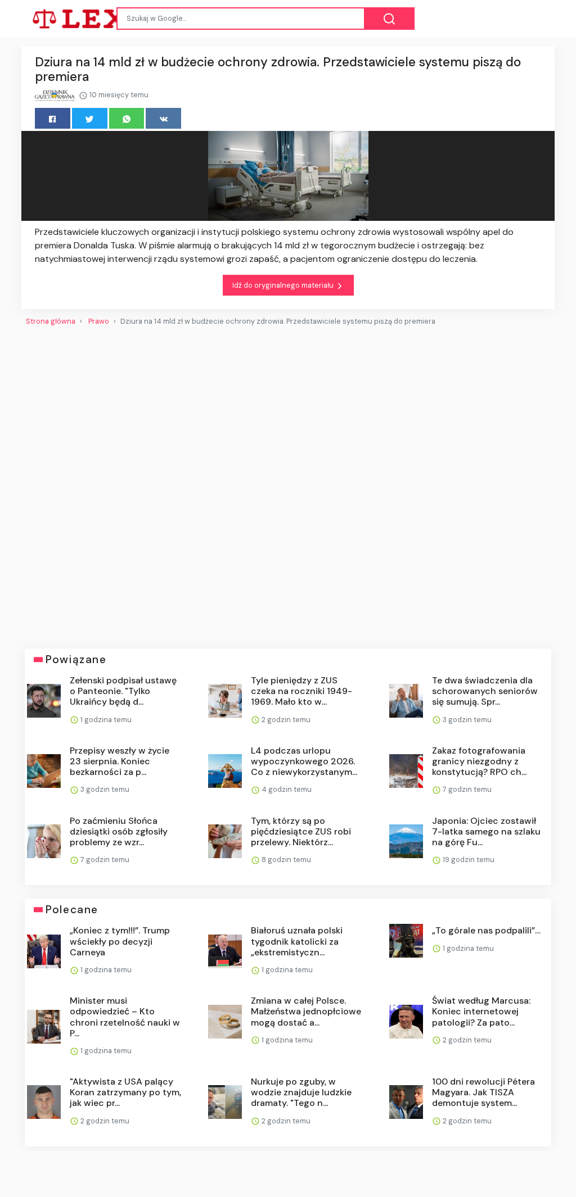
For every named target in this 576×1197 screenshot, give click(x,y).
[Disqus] (288, 482)
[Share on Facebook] (52, 118)
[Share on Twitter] (89, 118)
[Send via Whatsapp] (127, 118)
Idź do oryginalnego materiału (283, 285)
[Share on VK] (163, 118)
